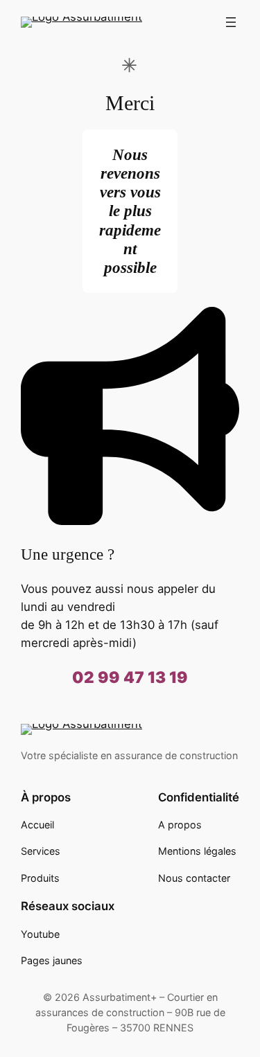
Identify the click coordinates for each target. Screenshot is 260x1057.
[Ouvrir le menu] (231, 22)
